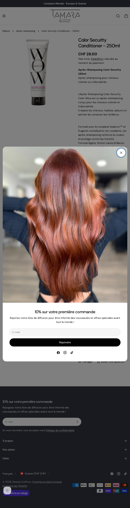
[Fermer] (121, 153)
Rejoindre (65, 342)
